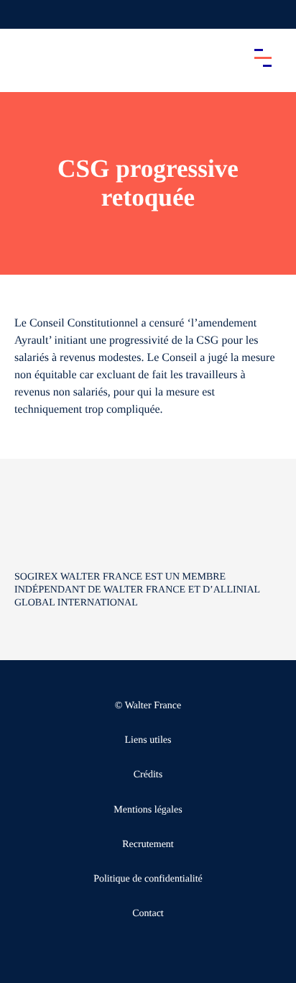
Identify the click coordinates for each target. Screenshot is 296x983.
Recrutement (148, 844)
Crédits (148, 774)
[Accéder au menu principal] (263, 57)
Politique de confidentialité (148, 879)
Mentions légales (148, 810)
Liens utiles (148, 740)
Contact (148, 913)
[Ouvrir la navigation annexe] (23, 14)
